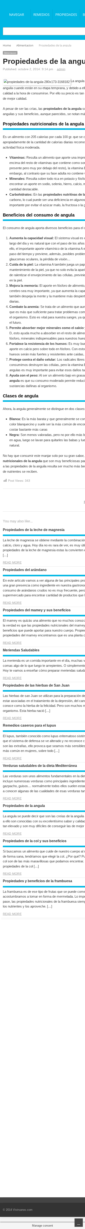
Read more (12, 562)
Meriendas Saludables (21, 650)
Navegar (16, 14)
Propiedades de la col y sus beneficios (34, 841)
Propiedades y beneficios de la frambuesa (37, 881)
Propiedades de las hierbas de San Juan (36, 685)
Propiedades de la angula (24, 806)
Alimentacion (10, 52)
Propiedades (66, 14)
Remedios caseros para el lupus (29, 725)
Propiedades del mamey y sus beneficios (37, 610)
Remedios (41, 14)
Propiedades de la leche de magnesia (34, 530)
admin (61, 69)
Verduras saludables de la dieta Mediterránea (40, 766)
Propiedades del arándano (25, 570)
